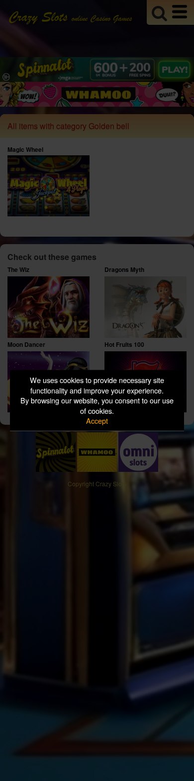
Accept (97, 420)
